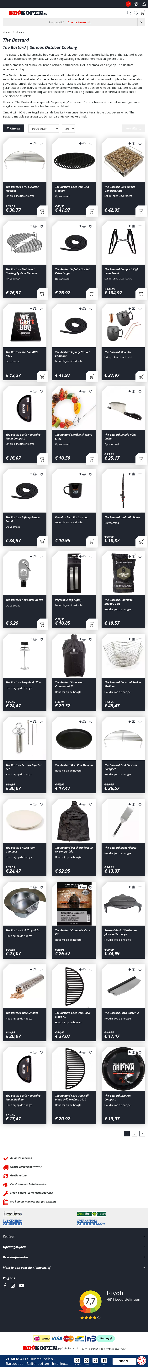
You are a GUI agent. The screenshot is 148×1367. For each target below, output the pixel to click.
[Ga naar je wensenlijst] (136, 13)
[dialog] (141, 1360)
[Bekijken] (143, 13)
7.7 (128, 3)
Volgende (142, 1133)
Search (129, 13)
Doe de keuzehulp (79, 22)
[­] (5, 1303)
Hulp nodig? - (70, 22)
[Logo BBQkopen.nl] (28, 12)
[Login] (144, 3)
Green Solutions (89, 1349)
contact (136, 3)
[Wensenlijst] (136, 13)
